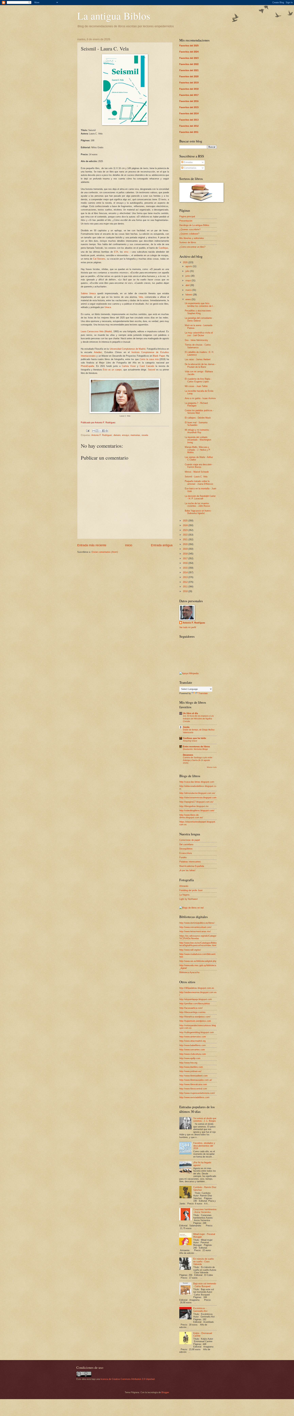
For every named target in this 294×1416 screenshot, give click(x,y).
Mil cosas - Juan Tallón (196, 386)
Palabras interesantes (190, 861)
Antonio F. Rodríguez (101, 435)
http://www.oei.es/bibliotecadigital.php (197, 961)
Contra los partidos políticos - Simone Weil (199, 411)
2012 (185, 582)
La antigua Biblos (113, 16)
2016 (185, 563)
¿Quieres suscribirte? (189, 229)
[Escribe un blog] (97, 430)
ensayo (125, 435)
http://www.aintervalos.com (192, 1036)
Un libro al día (190, 713)
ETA (116, 252)
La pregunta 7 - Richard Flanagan (196, 404)
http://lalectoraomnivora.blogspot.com (197, 797)
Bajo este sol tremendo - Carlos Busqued (204, 1284)
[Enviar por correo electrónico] (93, 430)
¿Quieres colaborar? (189, 233)
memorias (135, 435)
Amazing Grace (190, 741)
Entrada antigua (162, 545)
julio (187, 271)
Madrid (108, 331)
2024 (185, 525)
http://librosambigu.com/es (192, 1012)
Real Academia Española (191, 866)
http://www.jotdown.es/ (190, 1071)
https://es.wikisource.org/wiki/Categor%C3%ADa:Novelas (197, 937)
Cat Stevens (99, 259)
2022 (185, 534)
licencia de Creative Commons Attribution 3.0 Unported (127, 1379)
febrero (189, 294)
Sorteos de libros (187, 242)
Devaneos (188, 755)
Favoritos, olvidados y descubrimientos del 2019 (204, 1146)
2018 (185, 553)
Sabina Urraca (88, 293)
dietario (117, 435)
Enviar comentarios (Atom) (105, 552)
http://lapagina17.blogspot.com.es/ (196, 802)
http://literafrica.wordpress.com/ (194, 1016)
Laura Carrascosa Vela (92, 331)
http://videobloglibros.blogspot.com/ (196, 810)
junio (188, 276)
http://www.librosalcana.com (193, 1084)
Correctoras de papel (189, 840)
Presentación (185, 220)
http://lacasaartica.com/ (191, 1008)
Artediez (98, 352)
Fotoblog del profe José (190, 890)
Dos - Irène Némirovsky (196, 340)
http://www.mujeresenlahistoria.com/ (197, 1093)
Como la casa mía (149, 359)
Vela (141, 297)
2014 (185, 572)
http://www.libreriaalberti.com (193, 1075)
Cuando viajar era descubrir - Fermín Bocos (199, 465)
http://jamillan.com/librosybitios (194, 1003)
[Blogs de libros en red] (191, 907)
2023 (185, 530)
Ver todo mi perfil (187, 627)
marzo (188, 290)
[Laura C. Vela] (124, 412)
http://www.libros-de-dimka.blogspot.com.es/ (191, 816)
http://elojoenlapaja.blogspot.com (195, 999)
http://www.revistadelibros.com (194, 1097)
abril (187, 285)
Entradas (188, 162)
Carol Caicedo (147, 366)
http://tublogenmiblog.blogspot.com (196, 1032)
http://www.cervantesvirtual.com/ (195, 927)
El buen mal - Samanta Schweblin (196, 423)
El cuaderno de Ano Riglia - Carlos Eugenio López (198, 380)
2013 (185, 577)
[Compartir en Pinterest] (106, 430)
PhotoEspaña (87, 366)
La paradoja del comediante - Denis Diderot (199, 319)
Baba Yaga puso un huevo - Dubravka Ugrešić (198, 512)
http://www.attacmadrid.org (192, 1041)
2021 (185, 539)
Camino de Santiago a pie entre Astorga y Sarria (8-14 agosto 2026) (197, 760)
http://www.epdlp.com (189, 1058)
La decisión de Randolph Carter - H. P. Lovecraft (200, 497)
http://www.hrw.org (188, 1062)
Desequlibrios (186, 848)
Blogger (165, 1392)
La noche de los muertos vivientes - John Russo (197, 504)
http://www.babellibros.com (192, 1045)
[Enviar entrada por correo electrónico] (87, 430)
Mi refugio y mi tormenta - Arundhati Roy (197, 431)
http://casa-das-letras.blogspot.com (196, 782)
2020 (185, 544)
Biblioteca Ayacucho (189, 972)
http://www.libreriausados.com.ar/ (195, 1080)
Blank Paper (159, 356)
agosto (189, 266)
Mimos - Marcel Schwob (197, 472)
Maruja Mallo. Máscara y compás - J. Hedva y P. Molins (197, 450)
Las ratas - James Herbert (197, 359)
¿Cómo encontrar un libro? (192, 247)
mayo (188, 280)
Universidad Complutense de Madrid (127, 349)
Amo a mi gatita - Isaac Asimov (200, 398)
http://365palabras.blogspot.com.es (196, 988)
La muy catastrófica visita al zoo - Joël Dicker (199, 333)
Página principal (187, 216)
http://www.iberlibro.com (191, 1067)
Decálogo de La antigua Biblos (194, 225)
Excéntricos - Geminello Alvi (200, 1309)
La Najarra (184, 894)
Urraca (107, 307)
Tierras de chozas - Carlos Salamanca (198, 346)
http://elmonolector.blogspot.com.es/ (197, 793)
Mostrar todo (212, 767)
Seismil (151, 369)
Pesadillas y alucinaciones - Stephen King (198, 311)
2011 (185, 586)
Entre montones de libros (196, 746)
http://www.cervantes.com (192, 1049)
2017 (185, 558)
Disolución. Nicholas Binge (195, 749)
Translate (203, 693)
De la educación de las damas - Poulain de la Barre (200, 365)
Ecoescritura (185, 853)
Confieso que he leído (194, 738)
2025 (185, 520)
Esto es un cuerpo (112, 369)
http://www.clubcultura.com (192, 1054)
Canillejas (163, 248)
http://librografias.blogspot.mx (194, 806)
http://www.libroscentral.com (193, 1088)
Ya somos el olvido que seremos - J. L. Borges (204, 1119)
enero (188, 299)
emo (126, 252)
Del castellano (186, 844)
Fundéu (183, 857)
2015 (185, 568)
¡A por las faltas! (187, 870)
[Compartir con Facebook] (103, 430)
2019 (185, 549)
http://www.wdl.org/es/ (190, 950)
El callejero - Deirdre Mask (198, 417)
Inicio (128, 545)
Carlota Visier (129, 366)
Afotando (183, 886)
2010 (185, 591)
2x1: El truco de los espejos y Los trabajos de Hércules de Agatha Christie (198, 719)
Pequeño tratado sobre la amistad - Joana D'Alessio (199, 482)
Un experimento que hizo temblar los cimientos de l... (200, 304)
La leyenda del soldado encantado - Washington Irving (198, 440)
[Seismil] (125, 124)
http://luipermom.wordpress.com (195, 1021)
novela (145, 435)
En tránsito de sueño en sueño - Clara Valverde (203, 1261)
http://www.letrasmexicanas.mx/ (195, 931)
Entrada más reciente (91, 545)
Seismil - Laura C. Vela (196, 476)
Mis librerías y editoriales (191, 238)
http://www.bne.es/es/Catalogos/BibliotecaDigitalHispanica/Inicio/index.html (198, 944)
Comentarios (189, 168)
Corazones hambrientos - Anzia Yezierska (205, 1210)
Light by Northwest (188, 899)
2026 (185, 262)
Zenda (186, 727)
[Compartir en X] (100, 430)
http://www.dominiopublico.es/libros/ (197, 923)
